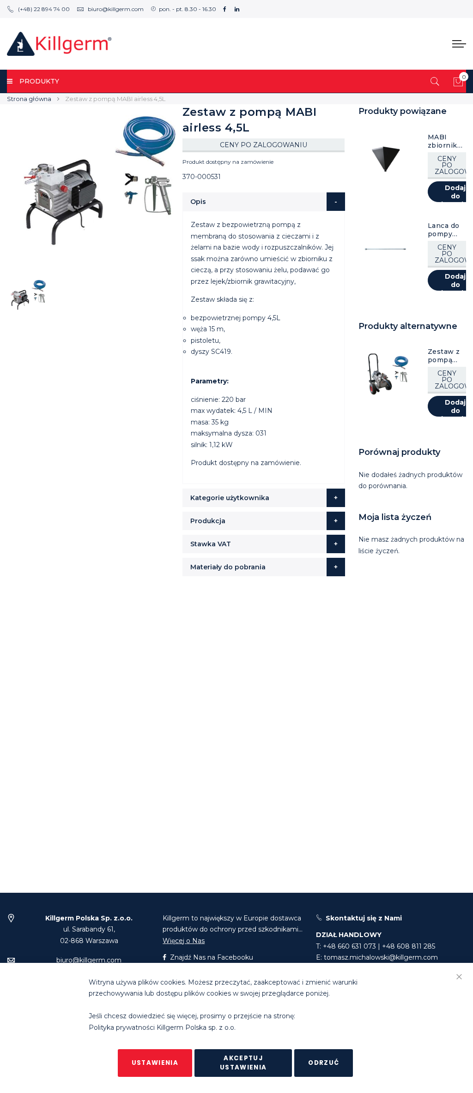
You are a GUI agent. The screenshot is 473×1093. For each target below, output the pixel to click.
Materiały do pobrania (228, 567)
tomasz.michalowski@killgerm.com (381, 957)
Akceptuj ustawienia (243, 1063)
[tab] (263, 201)
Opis (198, 201)
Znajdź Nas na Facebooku (210, 957)
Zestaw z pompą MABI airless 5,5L (444, 355)
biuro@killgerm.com (116, 9)
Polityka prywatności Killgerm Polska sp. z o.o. (162, 1027)
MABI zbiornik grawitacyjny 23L (446, 141)
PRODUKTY (39, 81)
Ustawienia (155, 1062)
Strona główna (29, 98)
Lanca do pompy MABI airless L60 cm (444, 229)
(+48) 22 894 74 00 (44, 9)
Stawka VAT (210, 544)
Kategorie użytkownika (229, 498)
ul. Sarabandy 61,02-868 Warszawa (89, 929)
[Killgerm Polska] (59, 44)
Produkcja (207, 521)
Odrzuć (323, 1062)
